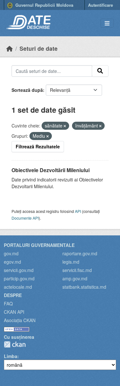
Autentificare (100, 5)
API (78, 211)
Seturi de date (39, 48)
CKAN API (14, 312)
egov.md (12, 262)
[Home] (9, 48)
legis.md (70, 262)
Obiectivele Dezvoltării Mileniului (51, 170)
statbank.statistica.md (84, 287)
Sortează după (27, 90)
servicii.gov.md (19, 270)
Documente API (25, 218)
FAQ (8, 303)
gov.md (11, 253)
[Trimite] (100, 71)
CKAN (15, 344)
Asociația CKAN (20, 320)
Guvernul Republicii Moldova (43, 5)
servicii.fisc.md (77, 270)
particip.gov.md (19, 278)
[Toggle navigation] (107, 23)
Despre (13, 295)
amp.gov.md (74, 278)
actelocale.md (18, 287)
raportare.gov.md (79, 253)
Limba (10, 356)
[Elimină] (65, 125)
